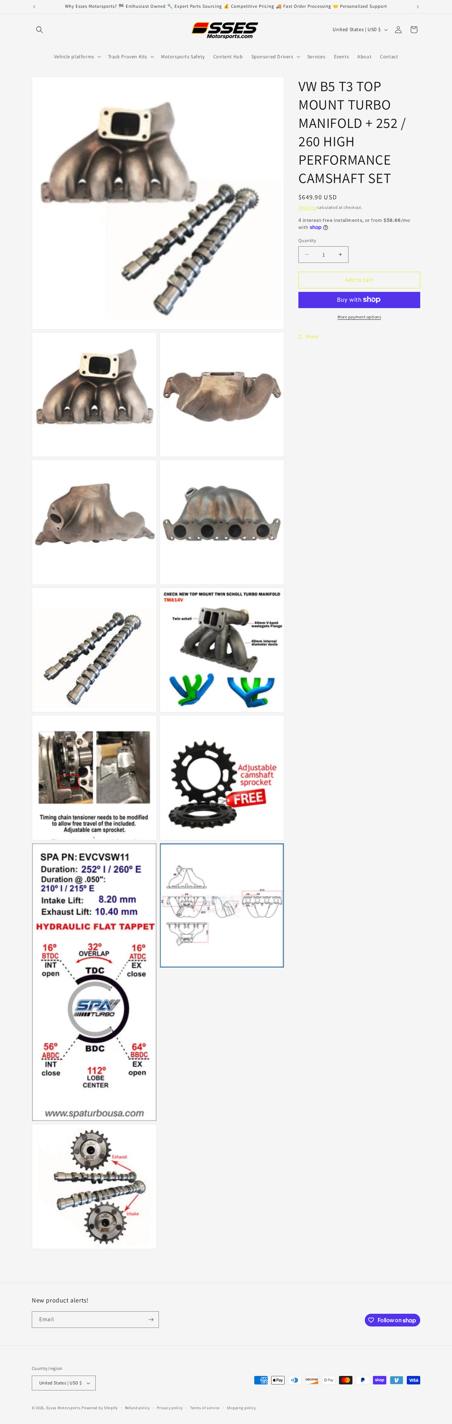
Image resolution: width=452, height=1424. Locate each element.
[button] (39, 29)
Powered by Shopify (100, 1407)
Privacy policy (170, 1407)
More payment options (359, 316)
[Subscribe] (151, 1319)
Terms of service (205, 1407)
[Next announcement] (418, 6)
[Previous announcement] (34, 6)
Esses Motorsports (63, 1407)
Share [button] (312, 336)
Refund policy (137, 1407)
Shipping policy (241, 1407)
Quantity (307, 240)
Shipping (307, 207)
